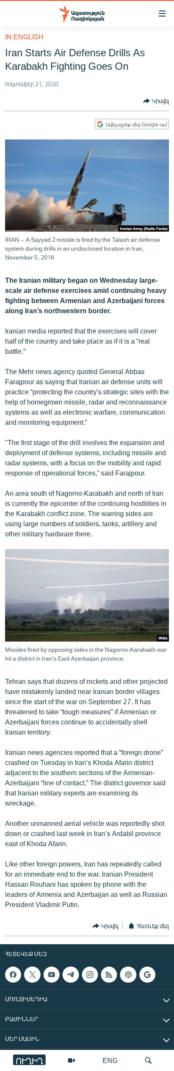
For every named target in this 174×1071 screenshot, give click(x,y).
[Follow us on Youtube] (52, 975)
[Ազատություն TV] (71, 1060)
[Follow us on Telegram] (71, 975)
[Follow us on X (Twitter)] (32, 975)
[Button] (156, 101)
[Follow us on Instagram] (90, 975)
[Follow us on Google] (147, 975)
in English (24, 37)
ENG (110, 1060)
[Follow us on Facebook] (13, 975)
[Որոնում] (148, 1060)
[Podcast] (128, 975)
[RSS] (109, 975)
